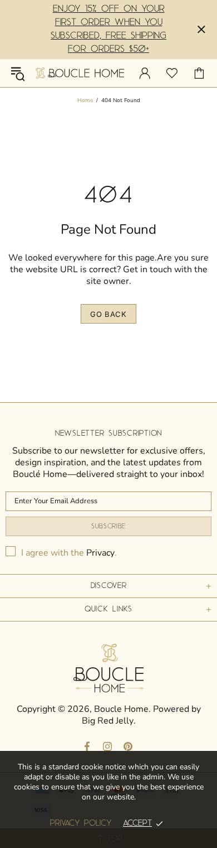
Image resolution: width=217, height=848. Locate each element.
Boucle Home (80, 73)
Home (85, 100)
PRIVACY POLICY (81, 823)
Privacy (100, 553)
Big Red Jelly (108, 721)
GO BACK (108, 314)
